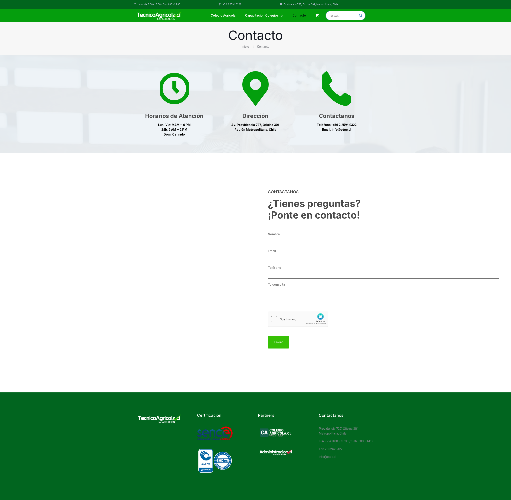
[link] (276, 432)
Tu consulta (276, 284)
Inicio (245, 47)
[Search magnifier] (360, 15)
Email (272, 251)
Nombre (274, 234)
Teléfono (274, 268)
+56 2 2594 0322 (331, 449)
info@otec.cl (327, 457)
